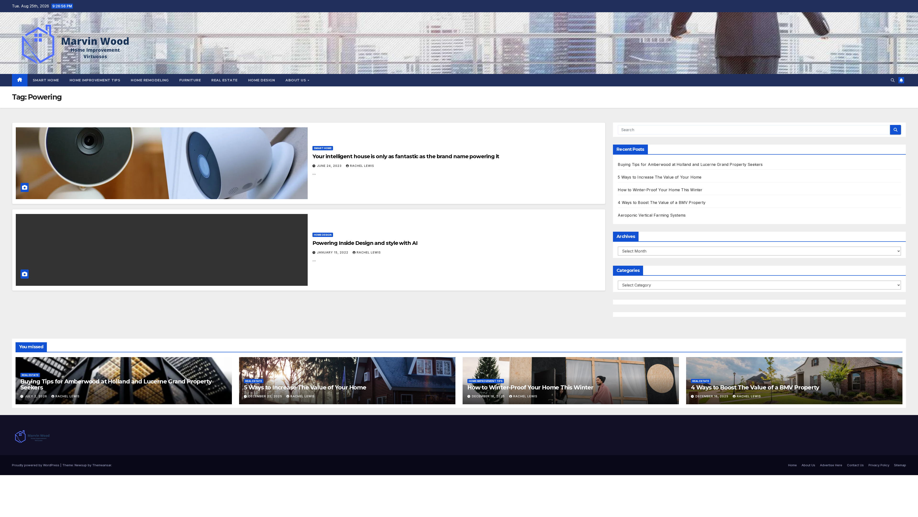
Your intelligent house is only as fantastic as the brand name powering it (405, 156)
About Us (296, 80)
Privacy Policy (879, 465)
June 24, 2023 (330, 166)
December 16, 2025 (712, 396)
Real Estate (224, 80)
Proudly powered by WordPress (36, 465)
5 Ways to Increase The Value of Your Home (659, 177)
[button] (893, 80)
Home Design (261, 80)
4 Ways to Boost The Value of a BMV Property (661, 202)
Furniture (190, 80)
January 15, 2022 (333, 252)
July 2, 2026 (36, 396)
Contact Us (855, 465)
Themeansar (101, 465)
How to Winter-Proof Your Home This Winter (660, 189)
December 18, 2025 (489, 396)
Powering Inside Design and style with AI (364, 243)
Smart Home (46, 80)
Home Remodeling (150, 80)
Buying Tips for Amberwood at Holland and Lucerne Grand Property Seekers (690, 164)
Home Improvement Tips (95, 80)
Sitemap (900, 465)
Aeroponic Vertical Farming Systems (652, 215)
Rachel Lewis (362, 166)
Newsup (81, 465)
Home (792, 465)
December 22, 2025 (265, 396)
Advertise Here (831, 465)
